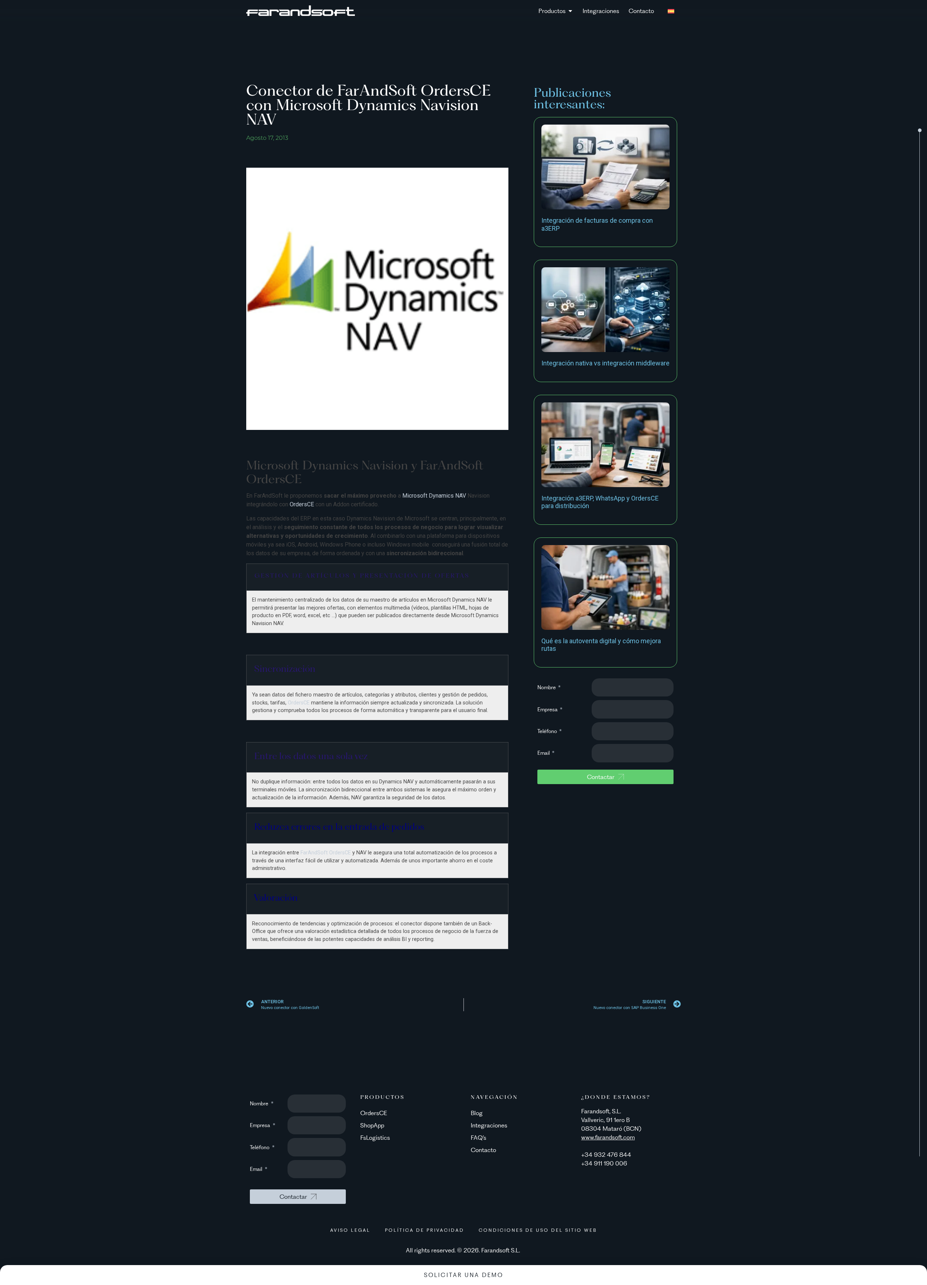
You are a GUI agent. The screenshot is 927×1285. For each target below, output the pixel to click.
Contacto (483, 1150)
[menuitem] (671, 11)
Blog (477, 1113)
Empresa (548, 709)
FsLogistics (375, 1137)
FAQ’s (478, 1137)
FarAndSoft (314, 853)
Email (544, 752)
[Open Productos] (570, 11)
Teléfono (547, 731)
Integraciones (489, 1125)
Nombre (547, 687)
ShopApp (372, 1125)
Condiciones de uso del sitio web (538, 1230)
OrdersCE (302, 504)
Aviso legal (350, 1230)
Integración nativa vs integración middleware (605, 363)
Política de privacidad (424, 1230)
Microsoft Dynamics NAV (434, 495)
